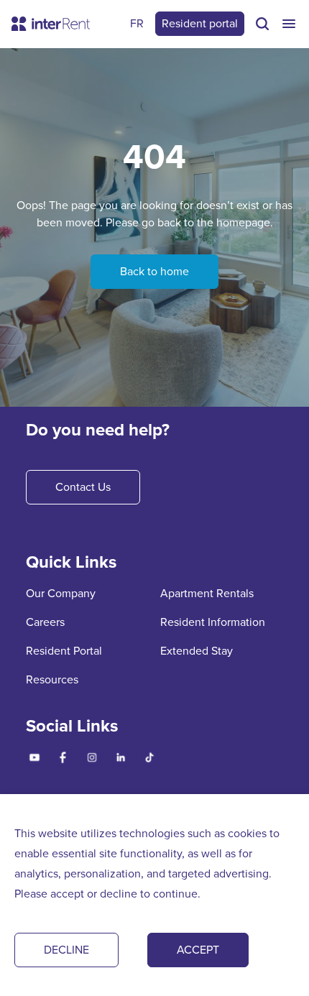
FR (137, 23)
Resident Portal (64, 650)
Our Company (61, 593)
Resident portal (200, 23)
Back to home (154, 271)
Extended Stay (196, 650)
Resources (52, 679)
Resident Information (212, 622)
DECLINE (66, 949)
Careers (45, 622)
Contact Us (83, 487)
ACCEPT (198, 949)
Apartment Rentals (207, 593)
